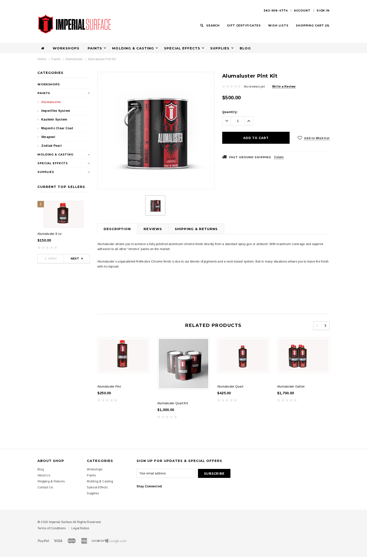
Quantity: (230, 112)
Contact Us (45, 487)
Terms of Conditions (51, 528)
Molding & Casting (133, 48)
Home (41, 59)
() (313, 25)
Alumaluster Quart (230, 386)
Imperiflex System (55, 111)
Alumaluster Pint (109, 386)
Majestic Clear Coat (57, 128)
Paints (95, 48)
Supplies (219, 48)
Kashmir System (54, 119)
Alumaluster (74, 59)
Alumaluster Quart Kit (172, 403)
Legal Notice (80, 528)
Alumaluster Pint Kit (102, 59)
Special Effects (182, 48)
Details (279, 157)
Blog (245, 48)
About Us (43, 475)
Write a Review (283, 86)
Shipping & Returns (196, 229)
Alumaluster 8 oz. (49, 234)
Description (117, 229)
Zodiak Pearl (51, 145)
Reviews (153, 229)
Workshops (66, 48)
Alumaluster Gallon (291, 386)
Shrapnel (48, 137)
